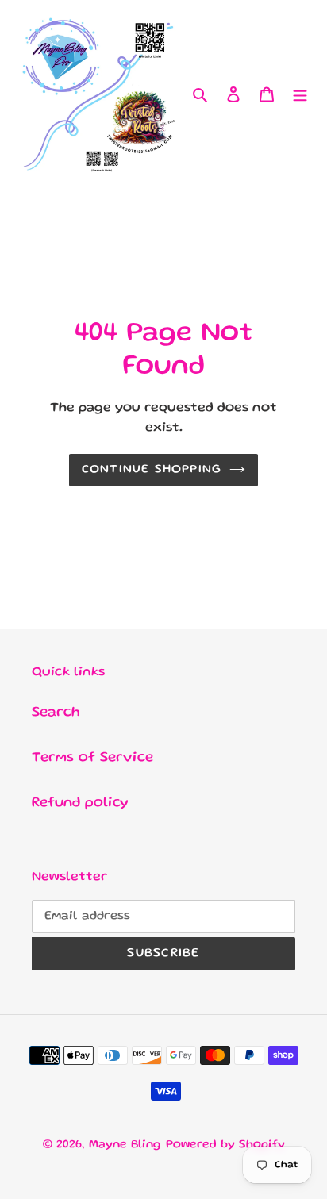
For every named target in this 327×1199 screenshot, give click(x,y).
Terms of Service (92, 757)
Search (56, 712)
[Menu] (300, 94)
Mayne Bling (125, 1145)
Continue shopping (152, 469)
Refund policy (80, 803)
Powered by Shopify (225, 1145)
